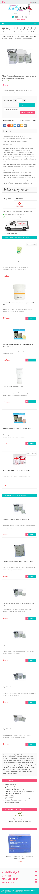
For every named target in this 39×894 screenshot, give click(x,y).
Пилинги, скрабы (10, 797)
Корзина (33, 2)
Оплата (20, 199)
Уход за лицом (20, 36)
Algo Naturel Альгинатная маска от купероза (16, 687)
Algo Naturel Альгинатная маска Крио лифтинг (16, 519)
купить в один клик (27, 112)
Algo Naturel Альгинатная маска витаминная (16, 729)
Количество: (8, 100)
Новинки (8, 829)
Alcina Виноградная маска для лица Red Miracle (16, 470)
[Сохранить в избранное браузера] (21, 125)
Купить (32, 318)
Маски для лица (30, 36)
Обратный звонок (19, 20)
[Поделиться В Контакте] (18, 125)
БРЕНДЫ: (5, 28)
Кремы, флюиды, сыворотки (13, 793)
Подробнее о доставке (10, 233)
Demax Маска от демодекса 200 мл (13, 386)
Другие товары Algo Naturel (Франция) (19, 821)
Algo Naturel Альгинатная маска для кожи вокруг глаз (18, 645)
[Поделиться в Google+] (8, 125)
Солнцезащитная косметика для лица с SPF (17, 799)
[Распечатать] (25, 125)
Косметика (11, 36)
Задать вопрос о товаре (28, 120)
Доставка (8, 199)
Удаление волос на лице (12, 802)
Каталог (4, 36)
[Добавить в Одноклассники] (11, 125)
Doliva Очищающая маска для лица (13, 261)
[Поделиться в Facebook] (4, 125)
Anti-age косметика (10, 784)
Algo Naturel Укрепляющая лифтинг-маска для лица (18, 561)
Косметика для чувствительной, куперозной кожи (19, 791)
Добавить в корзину (27, 105)
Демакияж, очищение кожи (13, 788)
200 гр (32, 177)
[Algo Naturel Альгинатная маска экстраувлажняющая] (19, 56)
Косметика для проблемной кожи (14, 789)
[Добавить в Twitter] (15, 125)
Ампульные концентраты (12, 786)
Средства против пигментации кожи (15, 801)
